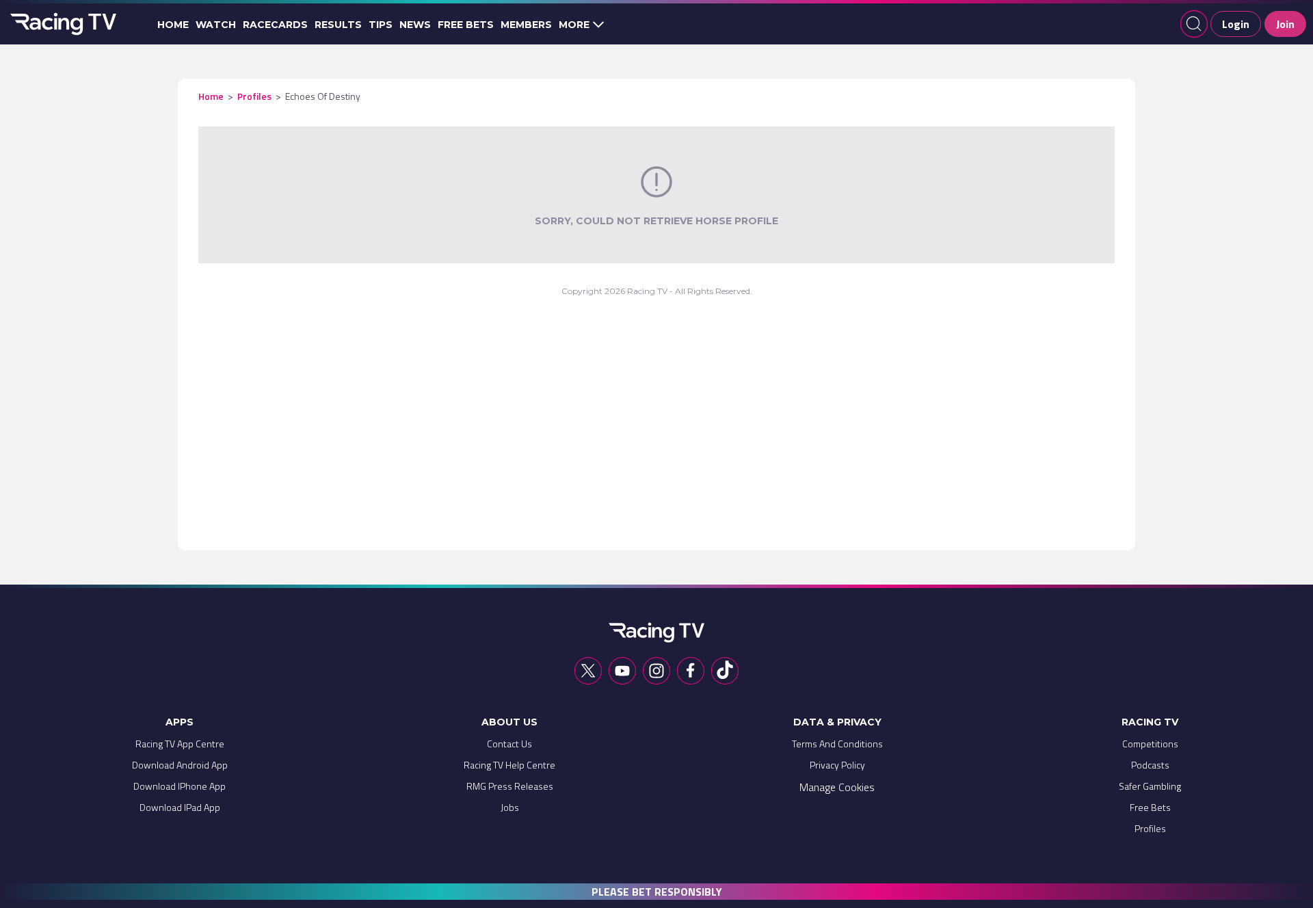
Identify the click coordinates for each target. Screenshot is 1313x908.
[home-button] (61, 23)
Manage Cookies (837, 787)
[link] (180, 747)
